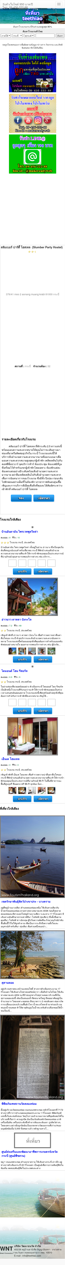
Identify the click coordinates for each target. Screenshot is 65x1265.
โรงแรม (22, 542)
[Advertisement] (32, 209)
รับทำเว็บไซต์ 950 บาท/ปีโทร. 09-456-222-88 (18, 5)
